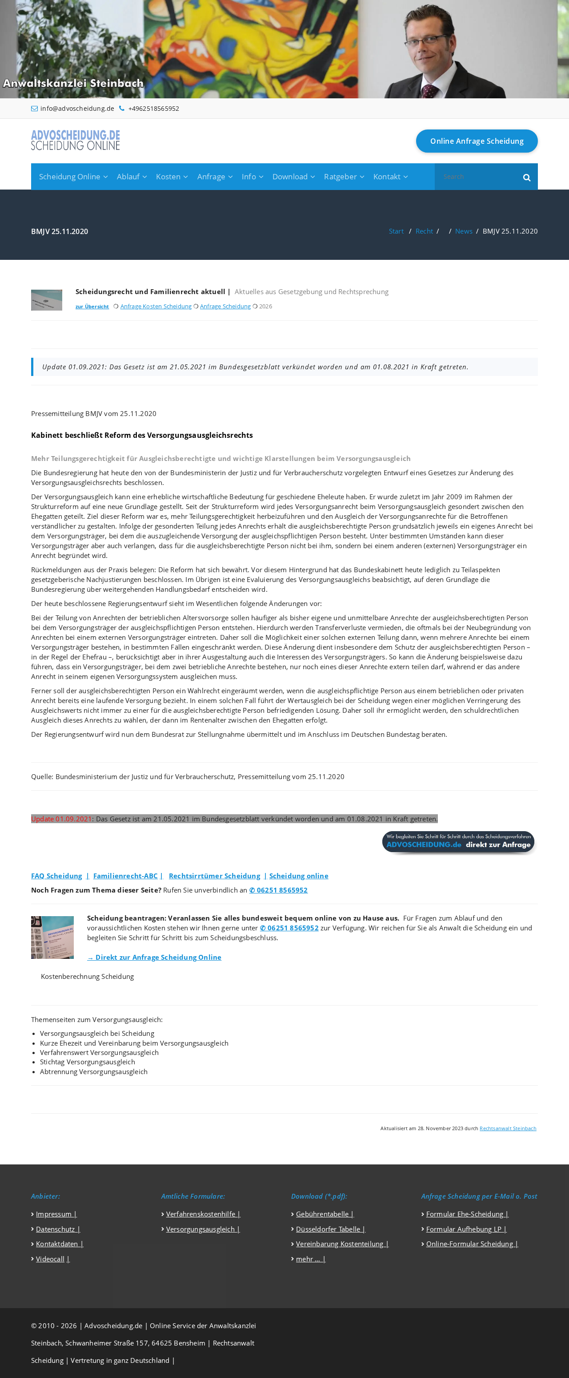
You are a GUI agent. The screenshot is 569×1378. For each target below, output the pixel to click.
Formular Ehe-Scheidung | (467, 1213)
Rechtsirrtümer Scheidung (214, 875)
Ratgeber (340, 176)
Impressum (54, 1213)
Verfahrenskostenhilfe (201, 1213)
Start (396, 230)
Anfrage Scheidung (225, 306)
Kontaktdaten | (60, 1243)
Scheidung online (299, 875)
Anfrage (211, 176)
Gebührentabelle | (325, 1213)
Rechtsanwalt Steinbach (508, 1128)
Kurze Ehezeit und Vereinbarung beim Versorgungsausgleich (134, 1043)
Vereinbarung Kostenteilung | (342, 1243)
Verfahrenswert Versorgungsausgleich (99, 1052)
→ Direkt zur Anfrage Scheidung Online (154, 957)
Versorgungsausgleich (201, 1228)
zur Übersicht (92, 306)
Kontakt (387, 176)
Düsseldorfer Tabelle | (330, 1228)
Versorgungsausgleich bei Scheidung (97, 1033)
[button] (527, 176)
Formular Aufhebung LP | (466, 1228)
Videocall (50, 1258)
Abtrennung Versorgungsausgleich (94, 1071)
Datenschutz (55, 1228)
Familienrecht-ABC (125, 875)
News (464, 230)
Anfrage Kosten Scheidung (156, 306)
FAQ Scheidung (56, 875)
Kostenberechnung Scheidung (87, 976)
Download (290, 176)
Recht (424, 230)
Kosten (168, 176)
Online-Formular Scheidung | (472, 1243)
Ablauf (128, 176)
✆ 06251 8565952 (278, 889)
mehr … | (311, 1258)
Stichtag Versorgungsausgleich (87, 1061)
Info (249, 176)
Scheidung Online (69, 176)
